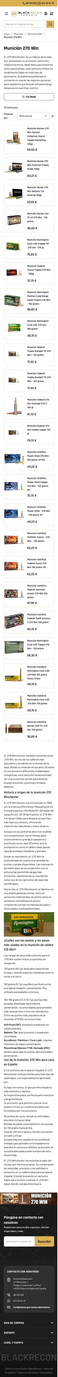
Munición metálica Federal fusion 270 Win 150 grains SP (36, 563)
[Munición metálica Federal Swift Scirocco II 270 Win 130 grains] (14, 621)
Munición (18, 34)
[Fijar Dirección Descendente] (52, 115)
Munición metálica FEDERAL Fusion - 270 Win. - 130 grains (38, 537)
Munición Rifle (35, 34)
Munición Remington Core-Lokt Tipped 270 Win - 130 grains (38, 644)
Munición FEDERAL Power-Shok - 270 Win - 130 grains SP (38, 511)
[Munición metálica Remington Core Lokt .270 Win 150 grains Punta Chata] (14, 675)
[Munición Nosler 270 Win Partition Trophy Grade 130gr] (14, 168)
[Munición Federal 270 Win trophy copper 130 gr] (14, 432)
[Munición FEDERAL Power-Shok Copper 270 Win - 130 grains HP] (14, 486)
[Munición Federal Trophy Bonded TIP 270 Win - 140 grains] (14, 380)
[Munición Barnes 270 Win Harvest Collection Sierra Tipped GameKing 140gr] (14, 138)
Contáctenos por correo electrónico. (31, 1307)
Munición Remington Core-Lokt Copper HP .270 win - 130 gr (38, 243)
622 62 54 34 (48, 3)
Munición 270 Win (13, 37)
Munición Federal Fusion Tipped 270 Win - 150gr (39, 270)
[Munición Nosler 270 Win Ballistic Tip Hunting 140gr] (14, 194)
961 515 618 (31, 3)
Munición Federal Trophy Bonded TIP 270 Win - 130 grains (39, 351)
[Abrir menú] (6, 13)
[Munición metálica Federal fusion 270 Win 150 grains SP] (14, 566)
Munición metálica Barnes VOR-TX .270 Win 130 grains (37, 725)
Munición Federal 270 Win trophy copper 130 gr (38, 429)
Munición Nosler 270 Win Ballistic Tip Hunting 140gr (37, 191)
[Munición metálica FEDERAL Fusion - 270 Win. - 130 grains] (14, 540)
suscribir (44, 1241)
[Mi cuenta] (46, 13)
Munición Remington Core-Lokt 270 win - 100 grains (38, 325)
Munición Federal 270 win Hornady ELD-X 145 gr (38, 403)
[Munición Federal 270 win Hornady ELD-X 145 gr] (14, 406)
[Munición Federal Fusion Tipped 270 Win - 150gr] (14, 273)
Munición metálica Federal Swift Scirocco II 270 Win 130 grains (38, 618)
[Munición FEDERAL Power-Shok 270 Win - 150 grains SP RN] (14, 459)
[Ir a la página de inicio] (26, 13)
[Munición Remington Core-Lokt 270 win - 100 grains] (14, 328)
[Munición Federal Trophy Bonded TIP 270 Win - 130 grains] (14, 354)
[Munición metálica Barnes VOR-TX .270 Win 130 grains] (14, 729)
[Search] (50, 24)
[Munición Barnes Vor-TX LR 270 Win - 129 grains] (14, 220)
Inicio (7, 34)
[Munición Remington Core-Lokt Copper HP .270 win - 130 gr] (14, 246)
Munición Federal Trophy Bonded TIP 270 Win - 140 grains (39, 377)
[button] (29, 96)
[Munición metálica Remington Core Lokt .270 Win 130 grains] (14, 702)
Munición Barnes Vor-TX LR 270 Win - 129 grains (38, 217)
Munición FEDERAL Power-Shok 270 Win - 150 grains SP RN (38, 456)
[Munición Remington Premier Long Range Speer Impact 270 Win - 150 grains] (14, 300)
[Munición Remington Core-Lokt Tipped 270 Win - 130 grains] (14, 647)
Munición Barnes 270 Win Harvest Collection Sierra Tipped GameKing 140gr (38, 136)
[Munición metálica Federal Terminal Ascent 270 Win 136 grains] (14, 594)
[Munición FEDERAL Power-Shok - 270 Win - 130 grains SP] (14, 514)
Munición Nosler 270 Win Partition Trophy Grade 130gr (38, 165)
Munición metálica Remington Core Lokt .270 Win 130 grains (38, 699)
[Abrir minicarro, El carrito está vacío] (51, 13)
